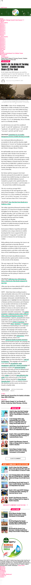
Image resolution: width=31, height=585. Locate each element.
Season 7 (2, 31)
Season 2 (2, 25)
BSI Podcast (3, 54)
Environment (5, 390)
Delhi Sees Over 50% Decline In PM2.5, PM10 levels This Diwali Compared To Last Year (14, 281)
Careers (2, 577)
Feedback (2, 570)
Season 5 (2, 29)
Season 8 (2, 33)
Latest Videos (4, 22)
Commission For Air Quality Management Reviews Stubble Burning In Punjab (15, 135)
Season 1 (2, 24)
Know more (21, 565)
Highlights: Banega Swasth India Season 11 (12, 20)
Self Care (2, 49)
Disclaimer (3, 572)
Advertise (2, 568)
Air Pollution (5, 57)
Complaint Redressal (6, 574)
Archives (2, 566)
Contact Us (3, 575)
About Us (2, 569)
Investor (2, 573)
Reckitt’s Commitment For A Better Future (11, 53)
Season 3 (2, 26)
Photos (2, 35)
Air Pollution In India (17, 389)
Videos (2, 21)
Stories (2, 52)
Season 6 (2, 30)
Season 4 (2, 28)
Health (2, 51)
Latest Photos (4, 36)
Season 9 (2, 34)
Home (1, 19)
